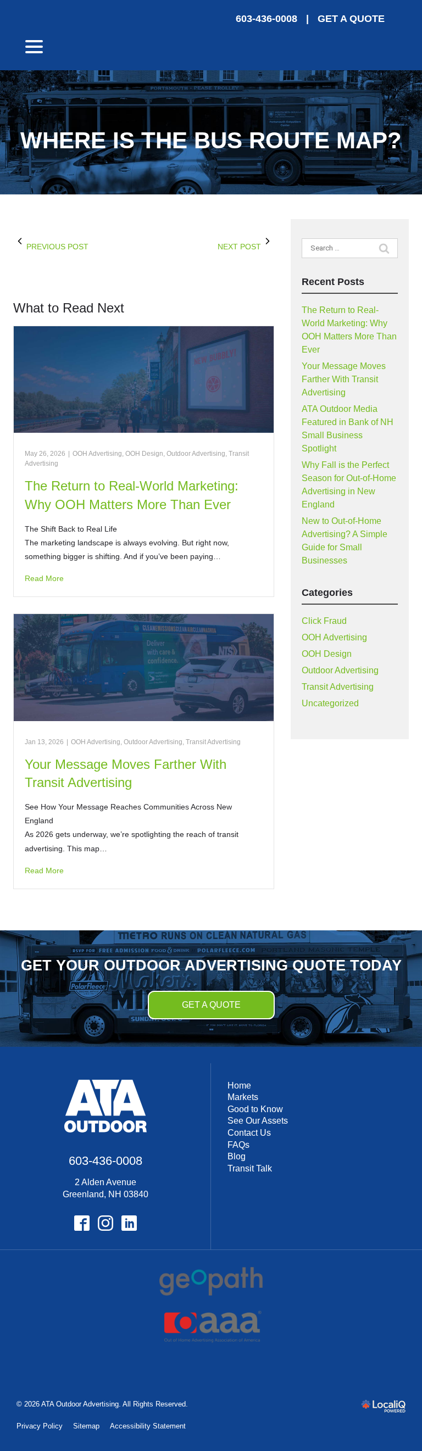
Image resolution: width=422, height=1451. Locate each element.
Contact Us (249, 1132)
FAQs (238, 1144)
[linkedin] (129, 1223)
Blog (236, 1156)
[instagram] (105, 1223)
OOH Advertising (97, 453)
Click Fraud (324, 621)
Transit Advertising (213, 742)
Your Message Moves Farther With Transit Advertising (344, 379)
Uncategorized (330, 703)
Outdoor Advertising (195, 453)
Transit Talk (249, 1168)
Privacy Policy (39, 1426)
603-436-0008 (266, 18)
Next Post (239, 246)
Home (239, 1085)
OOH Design (144, 453)
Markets (242, 1097)
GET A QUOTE (351, 18)
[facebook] (81, 1223)
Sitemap (86, 1426)
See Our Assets (257, 1120)
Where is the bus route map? (211, 140)
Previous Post (57, 246)
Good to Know (255, 1109)
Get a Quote (211, 1004)
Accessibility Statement (148, 1426)
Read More (44, 578)
